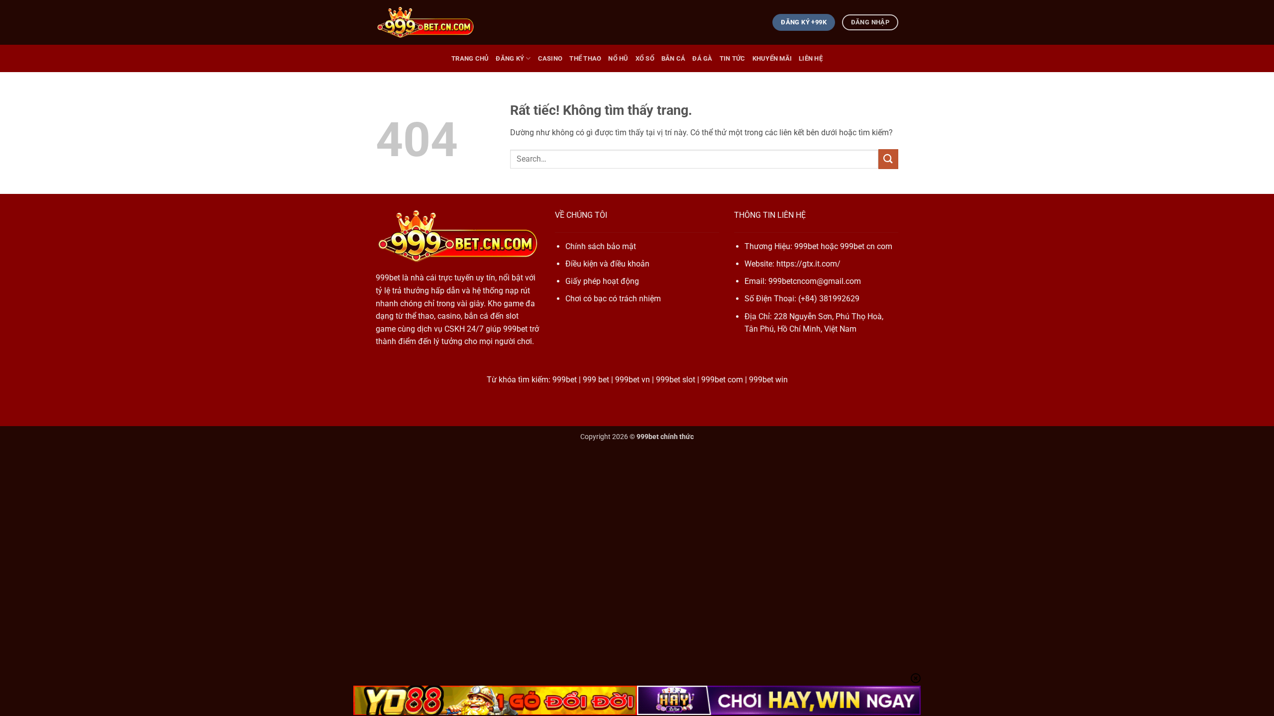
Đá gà (702, 58)
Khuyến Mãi (772, 58)
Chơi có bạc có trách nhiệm (613, 298)
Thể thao (585, 58)
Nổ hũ (618, 58)
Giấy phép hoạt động (602, 281)
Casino (550, 58)
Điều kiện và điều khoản (607, 263)
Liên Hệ (811, 58)
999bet (388, 277)
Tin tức (732, 58)
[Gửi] (888, 159)
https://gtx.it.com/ (808, 263)
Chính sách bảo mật (600, 246)
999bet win (768, 379)
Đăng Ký (510, 58)
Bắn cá (673, 58)
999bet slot (675, 379)
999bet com (722, 379)
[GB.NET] (425, 22)
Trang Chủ (470, 58)
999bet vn (632, 379)
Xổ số (645, 58)
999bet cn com (866, 246)
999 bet (596, 379)
